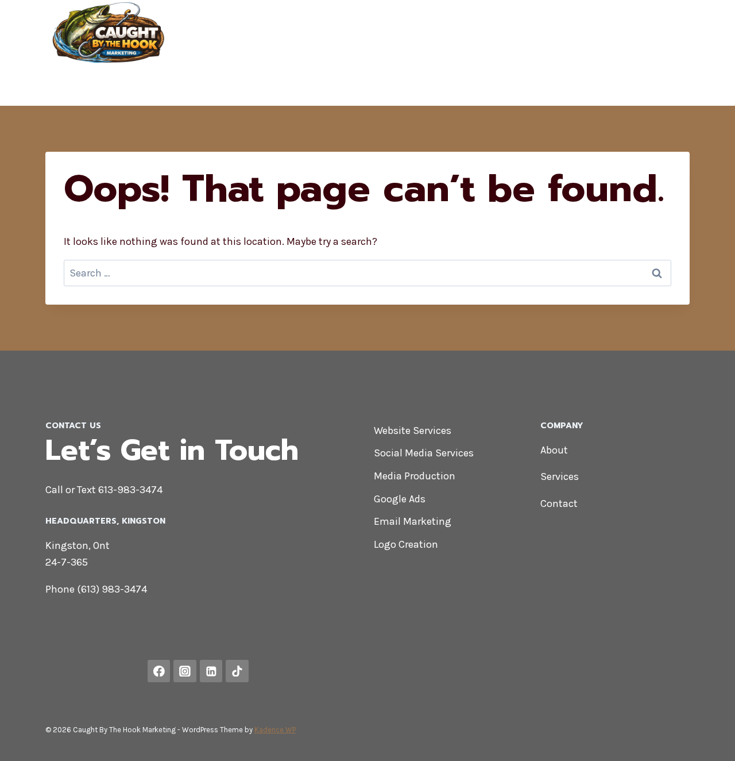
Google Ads (399, 499)
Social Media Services (424, 453)
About (615, 33)
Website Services (412, 430)
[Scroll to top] (708, 740)
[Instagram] (583, 86)
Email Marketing (412, 521)
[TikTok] (671, 86)
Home (507, 33)
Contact (663, 33)
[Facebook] (539, 86)
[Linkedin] (627, 86)
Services (559, 476)
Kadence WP (275, 729)
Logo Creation (406, 544)
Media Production (414, 476)
